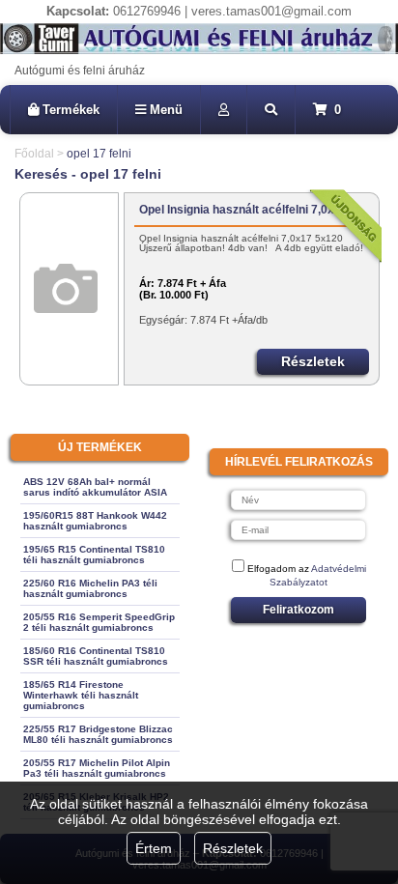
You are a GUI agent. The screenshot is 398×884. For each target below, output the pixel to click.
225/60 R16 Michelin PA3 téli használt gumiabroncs (90, 588)
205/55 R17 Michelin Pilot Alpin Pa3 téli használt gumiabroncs (96, 768)
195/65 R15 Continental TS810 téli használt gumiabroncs (94, 554)
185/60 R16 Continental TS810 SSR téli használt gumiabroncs (95, 656)
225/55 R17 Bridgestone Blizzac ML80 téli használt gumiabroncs (98, 734)
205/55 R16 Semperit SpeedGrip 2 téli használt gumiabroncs (99, 622)
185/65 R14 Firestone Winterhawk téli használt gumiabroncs (80, 695)
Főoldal (34, 153)
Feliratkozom (298, 609)
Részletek (233, 848)
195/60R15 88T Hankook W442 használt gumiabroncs (95, 520)
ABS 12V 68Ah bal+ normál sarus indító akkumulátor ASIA (95, 487)
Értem (153, 848)
